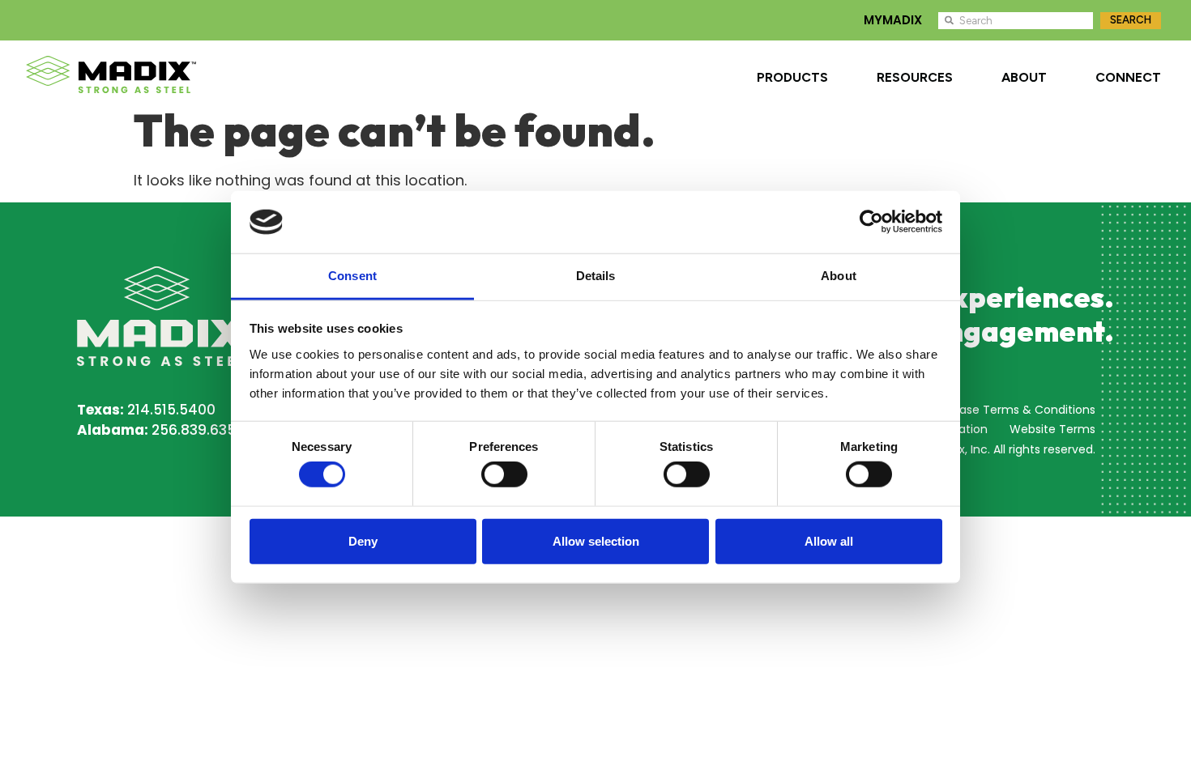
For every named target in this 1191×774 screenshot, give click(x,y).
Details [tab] (596, 276)
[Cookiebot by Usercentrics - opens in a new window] (871, 222)
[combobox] (1015, 20)
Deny (363, 540)
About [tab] (838, 276)
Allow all (829, 540)
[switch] (504, 474)
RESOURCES (915, 77)
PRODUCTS (792, 77)
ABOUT (1024, 77)
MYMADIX (893, 19)
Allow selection (596, 540)
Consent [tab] (352, 276)
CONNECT (1128, 77)
